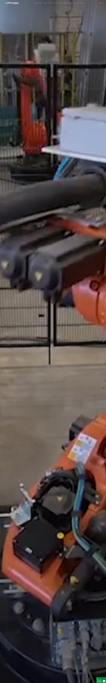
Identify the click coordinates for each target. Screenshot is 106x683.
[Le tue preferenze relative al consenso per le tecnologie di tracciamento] (104, 681)
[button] (103, 341)
